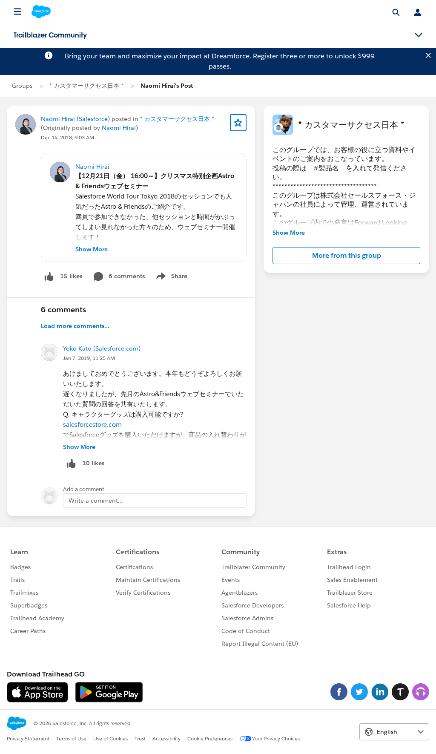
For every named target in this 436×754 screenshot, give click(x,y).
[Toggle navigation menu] (418, 35)
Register (265, 56)
